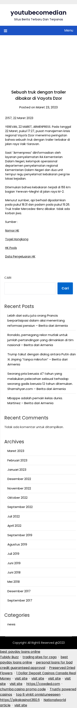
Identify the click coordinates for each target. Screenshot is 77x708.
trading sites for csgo (40, 657)
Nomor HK (12, 230)
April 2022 (14, 525)
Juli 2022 (13, 516)
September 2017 (19, 600)
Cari (7, 277)
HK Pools (11, 248)
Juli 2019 (13, 553)
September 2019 (19, 535)
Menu (68, 30)
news (11, 624)
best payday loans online (20, 651)
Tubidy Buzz (9, 657)
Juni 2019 (14, 563)
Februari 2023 (17, 460)
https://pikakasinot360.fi (20, 699)
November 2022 (19, 488)
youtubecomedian (38, 12)
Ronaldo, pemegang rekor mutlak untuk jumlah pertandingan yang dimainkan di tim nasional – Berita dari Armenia (40, 340)
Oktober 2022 (17, 497)
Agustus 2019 (17, 544)
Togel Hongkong (16, 239)
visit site (21, 678)
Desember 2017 (19, 591)
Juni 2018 (14, 572)
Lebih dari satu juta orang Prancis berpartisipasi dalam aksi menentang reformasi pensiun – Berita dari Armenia (37, 320)
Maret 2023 (15, 451)
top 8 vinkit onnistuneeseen (38, 694)
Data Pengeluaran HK (20, 256)
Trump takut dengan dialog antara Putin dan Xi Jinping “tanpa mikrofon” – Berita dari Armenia (41, 359)
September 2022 (20, 507)
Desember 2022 (19, 479)
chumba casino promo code (23, 689)
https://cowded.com (43, 683)
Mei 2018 (13, 581)
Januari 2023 (16, 469)
